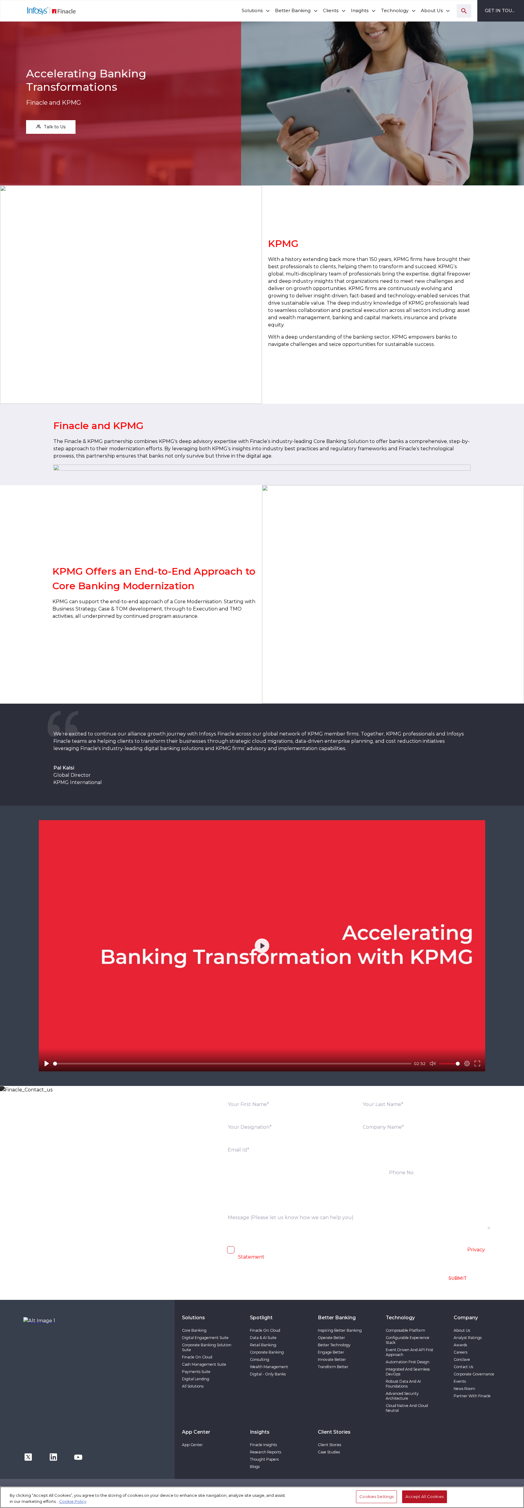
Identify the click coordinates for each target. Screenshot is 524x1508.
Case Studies (329, 1452)
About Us (462, 1330)
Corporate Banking (267, 1352)
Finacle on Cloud (197, 1357)
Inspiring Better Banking (340, 1330)
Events (460, 1381)
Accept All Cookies (424, 1496)
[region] (262, 1497)
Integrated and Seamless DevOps (408, 1371)
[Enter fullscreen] (477, 1063)
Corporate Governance (474, 1374)
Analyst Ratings (468, 1337)
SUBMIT (457, 1278)
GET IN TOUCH (502, 10)
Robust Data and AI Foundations (403, 1383)
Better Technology (334, 1345)
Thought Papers (264, 1459)
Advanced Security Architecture (402, 1396)
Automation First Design (407, 1362)
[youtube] (78, 1456)
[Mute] (433, 1063)
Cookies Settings (376, 1496)
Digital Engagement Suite (205, 1337)
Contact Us (463, 1366)
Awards (460, 1345)
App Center (192, 1444)
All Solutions (192, 1386)
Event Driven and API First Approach (409, 1352)
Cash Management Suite (204, 1364)
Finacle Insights (263, 1444)
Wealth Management (269, 1366)
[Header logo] (38, 10)
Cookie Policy (72, 1501)
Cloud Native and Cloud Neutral (407, 1408)
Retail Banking (263, 1345)
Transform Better (333, 1366)
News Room (464, 1388)
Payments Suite (196, 1371)
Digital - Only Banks (268, 1374)
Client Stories (329, 1444)
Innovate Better (332, 1359)
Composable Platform (405, 1330)
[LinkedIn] (53, 1456)
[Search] (464, 11)
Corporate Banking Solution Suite (206, 1347)
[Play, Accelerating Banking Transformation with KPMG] (47, 1063)
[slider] (232, 1064)
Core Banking (194, 1330)
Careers (460, 1352)
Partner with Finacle (472, 1396)
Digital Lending (195, 1379)
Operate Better (331, 1337)
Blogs (255, 1466)
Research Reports (265, 1452)
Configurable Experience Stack (407, 1340)
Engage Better (331, 1352)
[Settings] (467, 1063)
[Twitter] (28, 1456)
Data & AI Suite (263, 1337)
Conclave (462, 1359)
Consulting (259, 1359)
